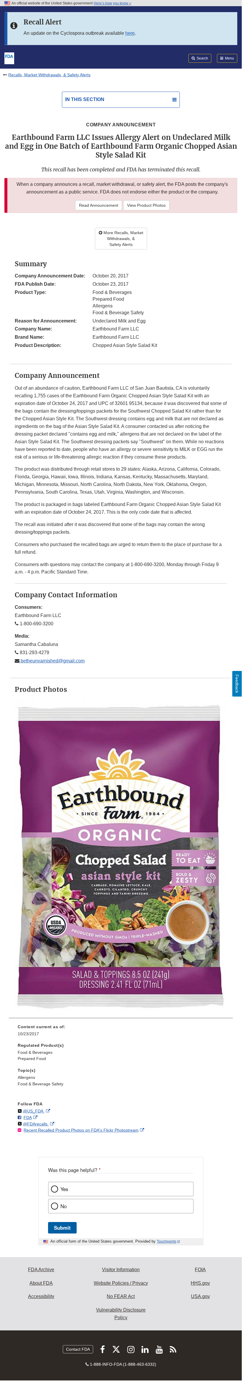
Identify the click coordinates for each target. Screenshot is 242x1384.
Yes (64, 1189)
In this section (84, 99)
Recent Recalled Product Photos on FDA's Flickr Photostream (81, 1130)
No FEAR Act (121, 1296)
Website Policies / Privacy (121, 1283)
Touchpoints (166, 1241)
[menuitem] (121, 1032)
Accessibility (41, 1296)
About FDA (41, 1283)
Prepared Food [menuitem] (32, 1058)
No (63, 1206)
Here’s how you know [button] (111, 3)
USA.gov (200, 1296)
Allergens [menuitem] (26, 1077)
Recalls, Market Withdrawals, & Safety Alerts (49, 74)
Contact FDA (78, 1349)
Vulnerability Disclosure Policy (121, 1313)
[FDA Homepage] (9, 57)
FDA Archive (41, 1269)
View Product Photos (146, 205)
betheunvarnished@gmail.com (52, 660)
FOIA (200, 1269)
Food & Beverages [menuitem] (35, 1052)
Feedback (237, 683)
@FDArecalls (36, 1124)
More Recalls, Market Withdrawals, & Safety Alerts (122, 238)
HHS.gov (200, 1283)
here (130, 33)
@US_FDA (34, 1111)
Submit (62, 1227)
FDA (28, 1117)
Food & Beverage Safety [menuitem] (40, 1084)
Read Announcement (98, 205)
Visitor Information (121, 1269)
